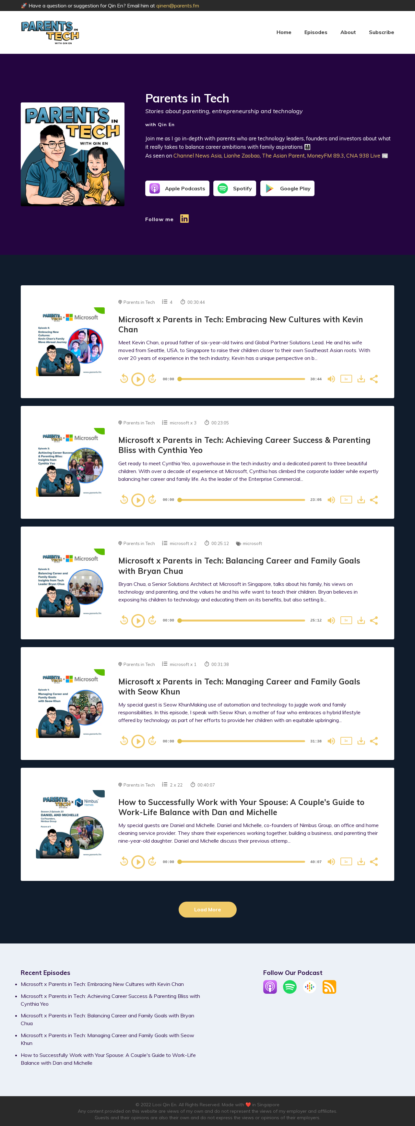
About (348, 32)
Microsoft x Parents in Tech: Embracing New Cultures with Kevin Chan (102, 984)
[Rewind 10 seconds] (124, 378)
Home (284, 32)
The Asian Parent (283, 155)
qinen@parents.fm (177, 5)
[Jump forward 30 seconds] (152, 378)
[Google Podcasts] (309, 992)
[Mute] (331, 379)
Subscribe (381, 32)
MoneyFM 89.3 (325, 155)
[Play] (138, 379)
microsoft (179, 422)
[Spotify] (290, 992)
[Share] (373, 378)
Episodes (315, 32)
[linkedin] (184, 222)
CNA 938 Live (363, 155)
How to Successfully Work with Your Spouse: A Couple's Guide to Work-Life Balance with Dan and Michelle (241, 807)
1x (346, 379)
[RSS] (329, 992)
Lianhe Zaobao (242, 155)
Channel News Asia (197, 155)
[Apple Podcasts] (270, 992)
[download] (361, 379)
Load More (207, 909)
